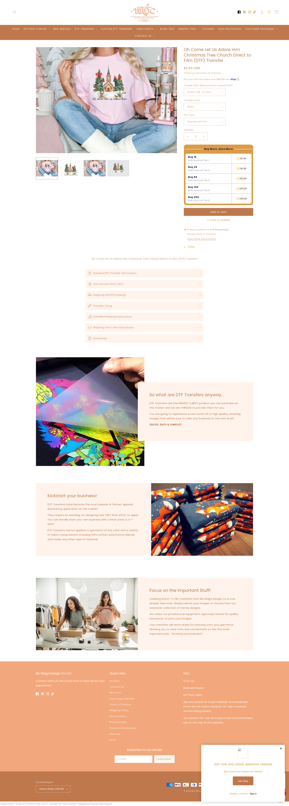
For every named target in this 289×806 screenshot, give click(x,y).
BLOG (113, 739)
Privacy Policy (118, 722)
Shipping (189, 73)
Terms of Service (120, 704)
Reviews (114, 681)
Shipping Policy (119, 710)
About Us (115, 692)
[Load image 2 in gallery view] (71, 168)
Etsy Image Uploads (122, 698)
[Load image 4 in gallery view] (118, 168)
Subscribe (164, 759)
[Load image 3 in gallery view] (94, 168)
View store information (201, 239)
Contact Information (123, 728)
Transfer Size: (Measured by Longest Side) (208, 85)
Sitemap (115, 734)
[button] (14, 12)
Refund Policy (118, 716)
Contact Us (117, 686)
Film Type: (189, 115)
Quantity (188, 129)
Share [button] (191, 246)
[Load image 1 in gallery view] (47, 168)
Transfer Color (192, 100)
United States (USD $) (51, 788)
